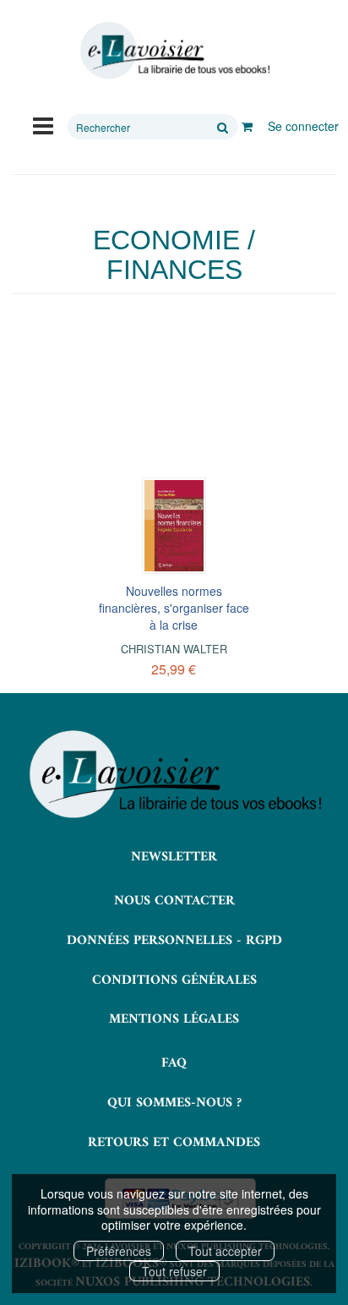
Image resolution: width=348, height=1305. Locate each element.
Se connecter (303, 125)
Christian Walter (174, 649)
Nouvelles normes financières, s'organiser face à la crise (174, 607)
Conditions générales (174, 980)
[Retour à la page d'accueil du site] (174, 51)
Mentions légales (174, 1019)
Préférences (118, 1250)
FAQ (174, 1063)
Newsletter (174, 857)
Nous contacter (174, 901)
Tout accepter (225, 1250)
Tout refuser (174, 1271)
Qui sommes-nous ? (174, 1103)
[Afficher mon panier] (247, 125)
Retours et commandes (174, 1143)
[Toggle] (43, 124)
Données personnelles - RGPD (174, 941)
